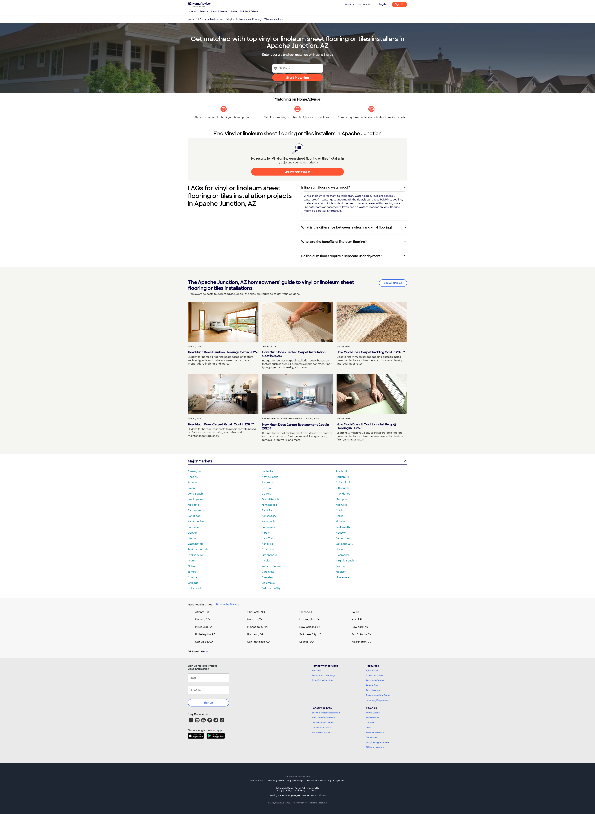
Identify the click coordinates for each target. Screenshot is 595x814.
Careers (370, 722)
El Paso (340, 521)
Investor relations (375, 732)
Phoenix (193, 477)
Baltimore (268, 482)
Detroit (266, 493)
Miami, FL (357, 619)
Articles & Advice (249, 11)
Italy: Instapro (298, 780)
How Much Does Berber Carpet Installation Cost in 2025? (293, 354)
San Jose (193, 527)
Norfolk (340, 549)
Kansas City (269, 516)
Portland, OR (255, 634)
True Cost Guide (374, 675)
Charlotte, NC (256, 612)
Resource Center (375, 680)
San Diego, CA (204, 641)
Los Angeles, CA (309, 619)
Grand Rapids (270, 499)
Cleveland (268, 577)
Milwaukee (342, 577)
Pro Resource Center (323, 722)
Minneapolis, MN (257, 627)
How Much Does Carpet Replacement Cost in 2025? (295, 426)
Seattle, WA (306, 641)
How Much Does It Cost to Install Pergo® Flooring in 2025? (366, 426)
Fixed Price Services (322, 680)
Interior (192, 11)
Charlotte (268, 549)
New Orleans (270, 477)
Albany (266, 532)
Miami (191, 560)
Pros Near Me (373, 690)
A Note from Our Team (378, 695)
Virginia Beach (345, 560)
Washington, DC (361, 641)
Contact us (372, 737)
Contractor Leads (321, 727)
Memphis (341, 499)
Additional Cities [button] (196, 651)
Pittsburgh (342, 488)
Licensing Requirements (378, 700)
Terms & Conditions (316, 795)
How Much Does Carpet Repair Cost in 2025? (221, 424)
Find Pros (317, 670)
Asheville (267, 544)
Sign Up (399, 4)
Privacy (279, 789)
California (288, 789)
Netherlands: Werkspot (318, 780)
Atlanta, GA (202, 612)
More (234, 11)
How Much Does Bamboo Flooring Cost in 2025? (223, 352)
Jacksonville (195, 555)
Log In (383, 4)
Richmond (342, 555)
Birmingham (195, 471)
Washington (195, 544)
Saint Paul (268, 510)
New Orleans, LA (309, 627)
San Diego (194, 516)
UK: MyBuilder (338, 780)
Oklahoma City (271, 588)
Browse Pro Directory (323, 675)
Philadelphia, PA (205, 634)
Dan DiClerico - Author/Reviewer (282, 419)
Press (369, 727)
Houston (341, 532)
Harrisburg (342, 477)
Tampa (192, 571)
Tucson (192, 482)
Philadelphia (343, 482)
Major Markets (200, 461)
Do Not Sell (300, 789)
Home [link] (191, 19)
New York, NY (359, 627)
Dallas (339, 516)
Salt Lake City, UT (310, 634)
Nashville (341, 504)
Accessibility (313, 789)
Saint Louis (268, 521)
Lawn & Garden (219, 11)
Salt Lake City (344, 544)
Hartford (193, 538)
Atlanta (192, 577)
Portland (341, 471)
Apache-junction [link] (213, 19)
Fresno (192, 488)
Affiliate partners (375, 747)
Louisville (267, 471)
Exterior (204, 11)
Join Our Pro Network (323, 717)
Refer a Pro (372, 685)
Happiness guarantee (377, 742)
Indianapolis (195, 588)
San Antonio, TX (361, 634)
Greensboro (269, 555)
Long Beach (195, 493)
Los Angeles (195, 499)
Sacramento (196, 510)
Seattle (340, 566)
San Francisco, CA (258, 641)
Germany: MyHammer (278, 780)
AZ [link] (199, 19)
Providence (343, 493)
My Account (372, 670)
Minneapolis (269, 504)
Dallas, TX (357, 612)
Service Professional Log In (326, 712)
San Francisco (196, 521)
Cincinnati (268, 571)
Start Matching (297, 78)
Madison (341, 571)
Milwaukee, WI (204, 627)
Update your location (297, 171)
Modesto (193, 504)
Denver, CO (202, 619)
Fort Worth (343, 527)
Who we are (372, 717)
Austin (340, 510)
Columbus (268, 583)
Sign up (208, 702)
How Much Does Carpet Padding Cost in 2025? (371, 352)
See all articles (393, 283)
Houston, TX (254, 619)
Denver (192, 532)
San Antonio (343, 538)
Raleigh (266, 560)
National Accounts (322, 732)
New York (268, 538)
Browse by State (226, 604)
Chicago (193, 583)
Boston (266, 488)
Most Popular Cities (200, 604)
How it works (373, 712)
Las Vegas (268, 527)
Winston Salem (271, 566)
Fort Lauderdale (198, 549)
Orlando (193, 566)
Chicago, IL (306, 612)
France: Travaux (257, 780)
